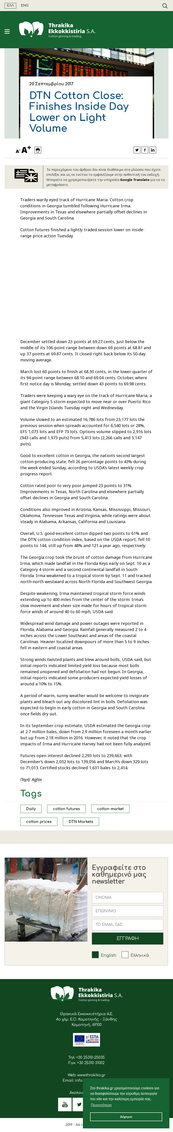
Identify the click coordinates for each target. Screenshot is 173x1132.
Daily (31, 809)
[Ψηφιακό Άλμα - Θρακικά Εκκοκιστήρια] (86, 1045)
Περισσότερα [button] (101, 1105)
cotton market (110, 809)
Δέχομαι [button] (126, 1116)
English (108, 955)
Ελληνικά (140, 955)
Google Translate (134, 179)
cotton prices (39, 822)
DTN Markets (81, 822)
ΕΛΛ (10, 5)
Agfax (37, 779)
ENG (25, 5)
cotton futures (66, 809)
